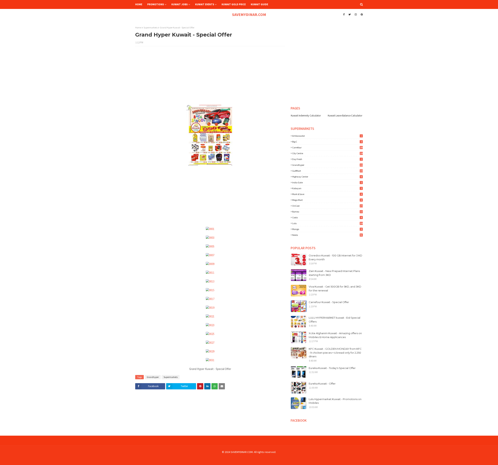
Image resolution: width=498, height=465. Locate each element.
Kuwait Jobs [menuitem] (179, 4)
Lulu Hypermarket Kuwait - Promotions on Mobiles (335, 401)
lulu (327, 223)
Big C (327, 141)
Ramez (327, 211)
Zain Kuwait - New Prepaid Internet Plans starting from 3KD (334, 272)
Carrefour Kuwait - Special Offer (329, 302)
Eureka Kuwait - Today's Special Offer (332, 368)
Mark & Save (327, 194)
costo (327, 217)
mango (327, 229)
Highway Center (327, 176)
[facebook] (343, 14)
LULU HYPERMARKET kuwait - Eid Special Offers (334, 319)
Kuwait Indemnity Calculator (306, 115)
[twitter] (349, 14)
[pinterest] (361, 14)
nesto (327, 234)
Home (138, 27)
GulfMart (327, 170)
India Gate (327, 182)
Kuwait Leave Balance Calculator (345, 115)
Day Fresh (327, 159)
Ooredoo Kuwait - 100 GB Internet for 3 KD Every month (335, 257)
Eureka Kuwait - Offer (322, 383)
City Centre (327, 153)
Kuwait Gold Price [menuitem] (234, 4)
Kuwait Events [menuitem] (204, 4)
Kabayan (327, 188)
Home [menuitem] (138, 4)
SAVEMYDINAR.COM (249, 14)
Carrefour (327, 147)
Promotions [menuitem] (155, 4)
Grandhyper (153, 377)
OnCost (327, 205)
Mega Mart (327, 199)
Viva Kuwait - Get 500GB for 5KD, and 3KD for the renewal (335, 288)
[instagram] (356, 14)
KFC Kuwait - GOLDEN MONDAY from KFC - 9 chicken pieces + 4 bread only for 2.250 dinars (335, 352)
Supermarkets (151, 27)
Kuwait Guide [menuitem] (259, 4)
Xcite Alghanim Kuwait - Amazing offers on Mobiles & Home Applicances (335, 335)
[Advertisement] (210, 77)
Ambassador (327, 135)
